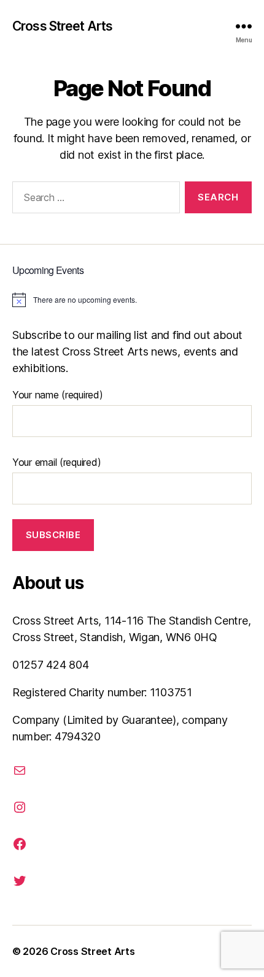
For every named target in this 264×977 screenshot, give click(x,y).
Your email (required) (56, 462)
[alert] (132, 299)
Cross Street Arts (62, 26)
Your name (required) (57, 395)
